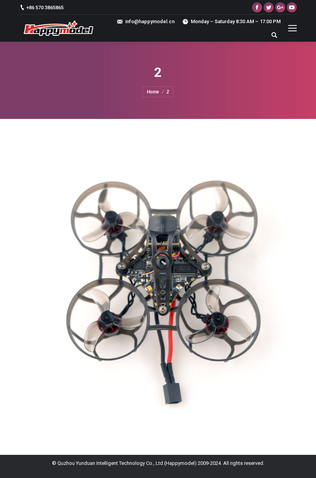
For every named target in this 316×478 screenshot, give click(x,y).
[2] (158, 285)
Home (153, 92)
